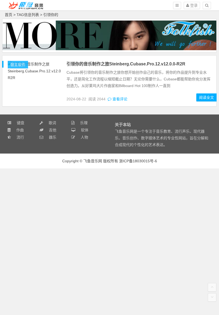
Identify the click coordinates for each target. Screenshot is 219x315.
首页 (8, 15)
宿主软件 (17, 64)
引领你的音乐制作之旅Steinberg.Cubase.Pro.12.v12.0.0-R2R (126, 64)
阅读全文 (206, 97)
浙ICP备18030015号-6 (138, 161)
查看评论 (119, 99)
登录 (193, 5)
